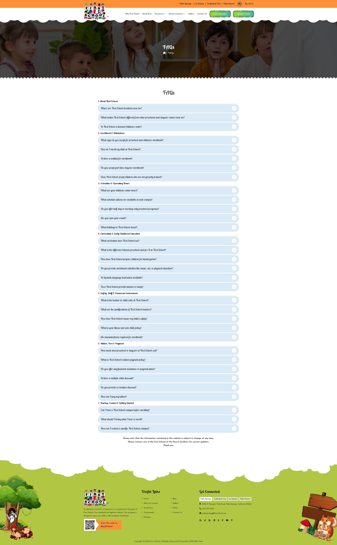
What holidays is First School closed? (119, 227)
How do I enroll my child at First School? (121, 149)
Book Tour (243, 14)
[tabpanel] (226, 508)
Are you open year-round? (113, 218)
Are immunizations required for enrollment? (122, 337)
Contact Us (202, 14)
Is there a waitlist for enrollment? (117, 158)
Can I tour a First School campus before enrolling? (125, 410)
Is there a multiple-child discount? (117, 378)
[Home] (164, 53)
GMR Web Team (196, 541)
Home (146, 499)
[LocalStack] (214, 520)
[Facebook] (222, 520)
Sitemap (147, 517)
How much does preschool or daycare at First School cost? (129, 350)
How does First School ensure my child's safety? (124, 318)
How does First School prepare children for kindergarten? (129, 259)
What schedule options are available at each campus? (127, 199)
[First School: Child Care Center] (97, 11)
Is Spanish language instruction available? (122, 277)
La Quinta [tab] (233, 499)
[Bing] (209, 520)
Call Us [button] (250, 4)
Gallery (191, 14)
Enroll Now (147, 14)
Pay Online (220, 14)
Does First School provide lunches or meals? (122, 286)
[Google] (200, 520)
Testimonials (149, 513)
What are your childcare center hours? (119, 190)
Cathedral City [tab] (220, 499)
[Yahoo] (205, 520)
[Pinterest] (231, 520)
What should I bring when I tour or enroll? (121, 419)
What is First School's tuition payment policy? (123, 359)
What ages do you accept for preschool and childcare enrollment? (132, 140)
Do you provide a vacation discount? (119, 387)
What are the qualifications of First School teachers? (126, 309)
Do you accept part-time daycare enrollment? (122, 167)
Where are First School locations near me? (121, 108)
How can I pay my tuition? (114, 396)
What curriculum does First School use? (120, 240)
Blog (174, 499)
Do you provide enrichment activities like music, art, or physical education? (137, 268)
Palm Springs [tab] (205, 499)
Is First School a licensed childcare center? (121, 126)
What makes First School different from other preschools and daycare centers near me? (143, 117)
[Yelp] (218, 520)
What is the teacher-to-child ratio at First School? (125, 300)
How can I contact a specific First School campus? (125, 428)
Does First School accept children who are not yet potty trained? (131, 177)
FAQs (175, 508)
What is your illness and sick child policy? (121, 327)
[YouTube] (227, 520)
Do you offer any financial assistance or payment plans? (128, 369)
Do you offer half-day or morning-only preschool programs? (130, 208)
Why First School (132, 14)
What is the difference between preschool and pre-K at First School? (133, 249)
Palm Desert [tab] (245, 499)
